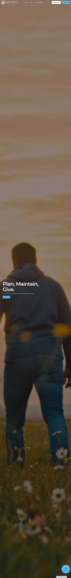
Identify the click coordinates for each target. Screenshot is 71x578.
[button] (26, 2)
